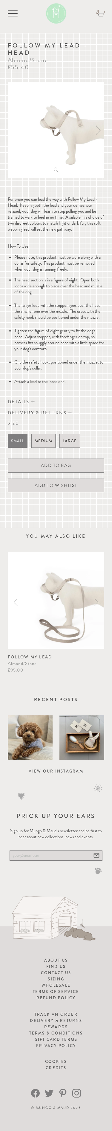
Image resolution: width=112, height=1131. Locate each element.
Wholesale (56, 985)
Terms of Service (56, 991)
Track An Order (56, 1014)
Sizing (56, 979)
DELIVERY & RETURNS (38, 413)
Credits (56, 1068)
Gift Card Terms (56, 1039)
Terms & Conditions (56, 1033)
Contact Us (56, 973)
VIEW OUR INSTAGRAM (56, 771)
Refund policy (55, 998)
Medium (43, 441)
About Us (56, 960)
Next (96, 602)
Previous (16, 602)
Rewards (56, 1027)
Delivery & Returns (56, 1020)
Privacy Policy (56, 1046)
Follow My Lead (30, 657)
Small (17, 441)
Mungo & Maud (53, 1107)
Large (70, 441)
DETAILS (19, 402)
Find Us (56, 966)
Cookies (56, 1061)
